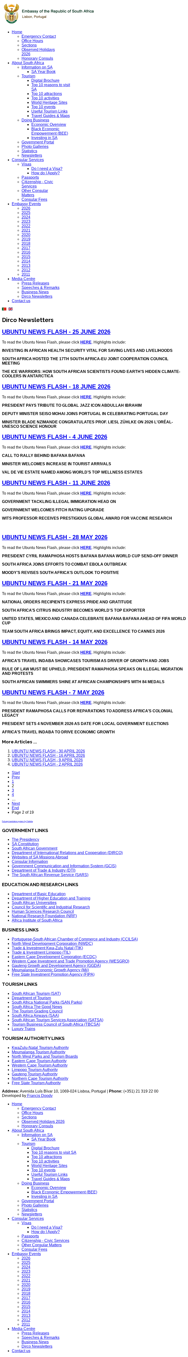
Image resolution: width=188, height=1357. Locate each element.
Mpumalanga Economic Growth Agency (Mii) (50, 970)
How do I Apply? (45, 173)
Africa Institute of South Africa (37, 920)
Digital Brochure (45, 80)
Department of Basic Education (39, 894)
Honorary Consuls (37, 58)
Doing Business (35, 120)
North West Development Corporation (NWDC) (52, 943)
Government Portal (38, 142)
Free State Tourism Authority (36, 1083)
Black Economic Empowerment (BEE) (49, 131)
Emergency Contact (39, 36)
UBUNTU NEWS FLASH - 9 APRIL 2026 (47, 760)
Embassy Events (26, 204)
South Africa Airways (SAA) (35, 1015)
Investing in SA (44, 138)
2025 (26, 213)
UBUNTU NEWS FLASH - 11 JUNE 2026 (56, 482)
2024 (26, 217)
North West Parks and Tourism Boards (45, 1056)
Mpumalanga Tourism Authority (38, 1052)
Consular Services (28, 160)
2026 (26, 208)
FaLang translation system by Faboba (17, 821)
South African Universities (34, 903)
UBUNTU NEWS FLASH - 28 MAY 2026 (54, 537)
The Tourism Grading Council (37, 1011)
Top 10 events (43, 107)
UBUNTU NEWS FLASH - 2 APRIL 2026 (47, 764)
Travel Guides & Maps (50, 116)
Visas (26, 164)
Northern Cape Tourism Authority (40, 1078)
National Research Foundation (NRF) (44, 916)
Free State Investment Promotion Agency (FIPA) (53, 974)
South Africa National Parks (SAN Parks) (47, 1002)
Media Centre (23, 279)
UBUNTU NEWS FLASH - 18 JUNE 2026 (56, 386)
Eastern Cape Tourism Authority (39, 1061)
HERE (86, 342)
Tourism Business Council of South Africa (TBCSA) (56, 1024)
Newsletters (32, 155)
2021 (26, 230)
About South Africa (28, 63)
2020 (26, 235)
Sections (29, 45)
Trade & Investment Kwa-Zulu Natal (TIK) (47, 948)
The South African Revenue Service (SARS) (50, 875)
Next (16, 803)
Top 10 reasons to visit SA (53, 1152)
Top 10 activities (45, 98)
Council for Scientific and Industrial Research (51, 907)
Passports (30, 177)
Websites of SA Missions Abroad (40, 857)
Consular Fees (34, 199)
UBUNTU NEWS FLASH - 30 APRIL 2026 (48, 751)
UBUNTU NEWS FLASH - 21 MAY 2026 (54, 583)
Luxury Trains (23, 1029)
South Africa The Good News (37, 1007)
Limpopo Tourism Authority (35, 1070)
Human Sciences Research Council (43, 911)
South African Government (34, 848)
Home (17, 32)
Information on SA (37, 67)
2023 (26, 221)
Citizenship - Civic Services (45, 1240)
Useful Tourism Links (49, 111)
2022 (26, 226)
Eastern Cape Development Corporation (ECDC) (54, 957)
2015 (26, 257)
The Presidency (25, 839)
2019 (26, 239)
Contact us (21, 301)
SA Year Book (43, 72)
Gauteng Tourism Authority (35, 1074)
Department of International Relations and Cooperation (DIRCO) (67, 853)
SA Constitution (25, 844)
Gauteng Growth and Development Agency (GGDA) (56, 966)
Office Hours (32, 41)
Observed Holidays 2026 (43, 1121)
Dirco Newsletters (37, 296)
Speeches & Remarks (40, 288)
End (15, 808)
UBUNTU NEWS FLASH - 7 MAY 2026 (53, 692)
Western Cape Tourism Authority (40, 1065)
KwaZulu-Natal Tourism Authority (40, 1048)
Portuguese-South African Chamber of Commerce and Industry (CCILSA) (75, 939)
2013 (26, 265)
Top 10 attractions (46, 94)
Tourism (28, 76)
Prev (16, 777)
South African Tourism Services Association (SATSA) (57, 1020)
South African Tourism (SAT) (36, 993)
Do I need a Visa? (46, 169)
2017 (26, 248)
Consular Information (30, 861)
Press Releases (35, 283)
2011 (26, 274)
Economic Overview (48, 124)
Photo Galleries (35, 146)
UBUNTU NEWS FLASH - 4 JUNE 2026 (54, 436)
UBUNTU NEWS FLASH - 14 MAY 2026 (54, 642)
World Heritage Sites (49, 102)
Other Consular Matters (42, 1245)
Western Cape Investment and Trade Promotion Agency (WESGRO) (70, 961)
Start (16, 773)
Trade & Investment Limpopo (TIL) (41, 952)
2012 (26, 270)
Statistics (29, 151)
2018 (26, 243)
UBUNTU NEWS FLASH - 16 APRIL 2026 (48, 755)
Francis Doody (39, 1096)
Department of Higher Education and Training (51, 898)
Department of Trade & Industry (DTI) (43, 870)
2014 (26, 261)
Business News (35, 292)
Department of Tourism (31, 998)
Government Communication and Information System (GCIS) (64, 866)
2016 (26, 252)
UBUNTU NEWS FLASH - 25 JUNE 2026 (56, 331)
